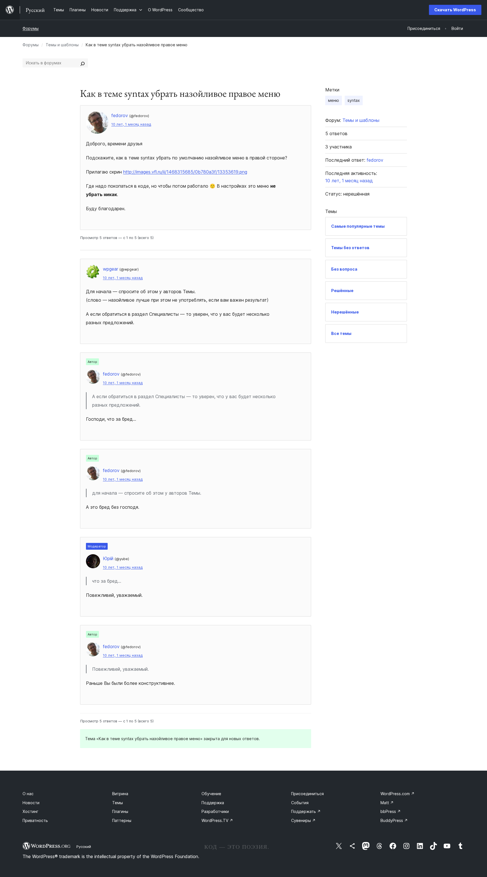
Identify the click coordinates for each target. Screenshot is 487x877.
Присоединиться (307, 793)
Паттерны (121, 820)
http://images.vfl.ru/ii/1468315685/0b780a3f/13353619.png (185, 172)
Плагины (120, 811)
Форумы (31, 28)
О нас (28, 793)
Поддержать (306, 811)
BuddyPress (394, 820)
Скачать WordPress (455, 9)
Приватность (35, 820)
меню (333, 100)
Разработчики (215, 811)
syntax (353, 100)
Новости (31, 802)
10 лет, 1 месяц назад (131, 124)
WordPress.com (397, 793)
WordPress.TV (217, 820)
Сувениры (303, 820)
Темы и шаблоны (62, 44)
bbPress (390, 811)
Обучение (211, 793)
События (300, 802)
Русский (83, 846)
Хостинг (30, 811)
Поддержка (213, 802)
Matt (387, 802)
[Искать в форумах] (82, 62)
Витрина (120, 793)
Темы (117, 802)
